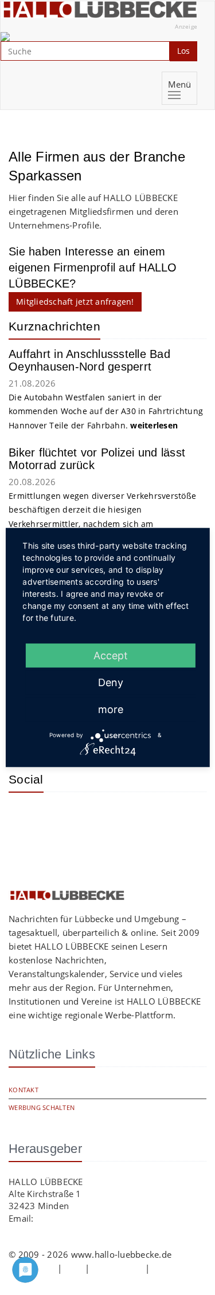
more (110, 709)
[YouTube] (63, 818)
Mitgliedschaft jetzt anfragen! (75, 301)
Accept (110, 655)
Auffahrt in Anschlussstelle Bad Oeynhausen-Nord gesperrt (89, 360)
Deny (110, 682)
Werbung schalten (42, 1107)
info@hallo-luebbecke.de (86, 1218)
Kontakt (23, 1089)
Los (183, 50)
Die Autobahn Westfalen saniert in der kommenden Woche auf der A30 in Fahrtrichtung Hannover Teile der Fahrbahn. (106, 411)
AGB (73, 1268)
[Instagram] (26, 818)
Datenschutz (117, 1268)
